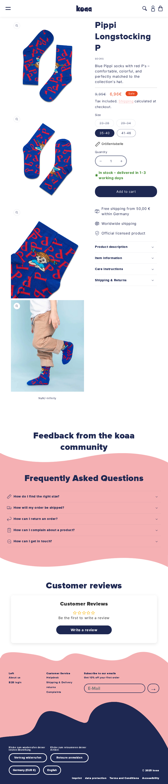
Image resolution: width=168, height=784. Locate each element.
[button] (160, 8)
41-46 (126, 133)
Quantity (101, 152)
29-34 (128, 124)
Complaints (53, 692)
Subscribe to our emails (100, 673)
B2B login (15, 682)
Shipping (126, 101)
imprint (77, 778)
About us (15, 677)
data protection (95, 778)
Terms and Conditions (124, 778)
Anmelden (153, 688)
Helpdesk (52, 677)
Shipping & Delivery (59, 682)
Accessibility (150, 778)
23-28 (107, 124)
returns (51, 687)
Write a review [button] (84, 630)
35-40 (105, 133)
